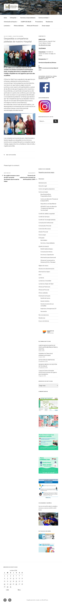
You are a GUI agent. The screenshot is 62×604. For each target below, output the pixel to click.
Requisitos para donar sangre (46, 172)
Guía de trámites (45, 301)
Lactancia (7, 25)
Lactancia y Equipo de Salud (46, 283)
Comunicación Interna (46, 251)
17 (10, 581)
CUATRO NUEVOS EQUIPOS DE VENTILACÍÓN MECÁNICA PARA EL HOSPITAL (48, 347)
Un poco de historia (44, 321)
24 (10, 584)
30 (7, 587)
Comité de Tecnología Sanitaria (47, 219)
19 (16, 581)
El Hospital (13, 17)
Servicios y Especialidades (27, 17)
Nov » (19, 589)
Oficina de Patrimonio (44, 286)
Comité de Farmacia (44, 216)
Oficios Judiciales (19, 25)
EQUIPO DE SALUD (26, 21)
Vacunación (44, 311)
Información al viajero (44, 271)
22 (4, 584)
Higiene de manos (43, 265)
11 (13, 578)
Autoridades (44, 240)
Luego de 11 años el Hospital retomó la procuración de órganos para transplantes (48, 372)
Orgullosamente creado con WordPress (37, 600)
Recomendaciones (44, 315)
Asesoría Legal (43, 186)
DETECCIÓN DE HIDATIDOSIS (47, 359)
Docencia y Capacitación (47, 254)
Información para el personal (48, 257)
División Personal (43, 231)
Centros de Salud (43, 17)
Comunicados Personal (45, 225)
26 (16, 584)
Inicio (5, 17)
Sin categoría (11, 154)
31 (10, 587)
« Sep (7, 589)
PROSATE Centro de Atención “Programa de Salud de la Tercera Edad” (49, 208)
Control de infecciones (45, 228)
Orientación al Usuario (10, 21)
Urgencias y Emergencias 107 (48, 308)
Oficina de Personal (32, 25)
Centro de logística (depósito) (47, 189)
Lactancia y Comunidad (45, 280)
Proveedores (39, 21)
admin (21, 36)
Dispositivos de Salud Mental (48, 203)
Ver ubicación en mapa (45, 45)
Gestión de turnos (45, 298)
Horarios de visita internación (46, 268)
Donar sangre (46, 25)
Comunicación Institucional (46, 222)
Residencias (49, 21)
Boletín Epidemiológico (47, 249)
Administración (43, 183)
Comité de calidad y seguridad (47, 213)
